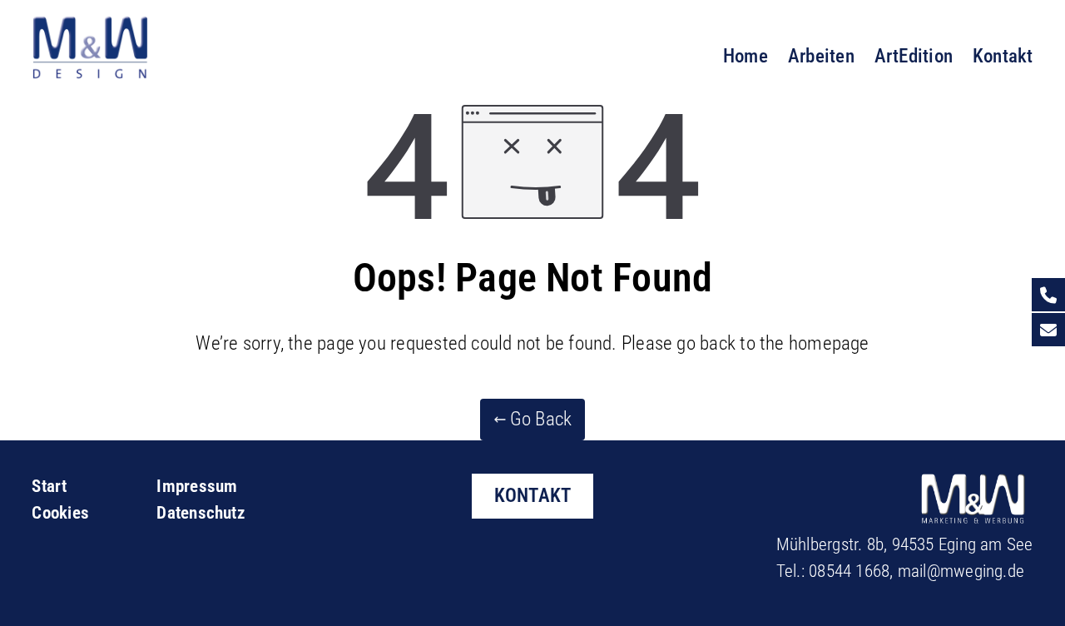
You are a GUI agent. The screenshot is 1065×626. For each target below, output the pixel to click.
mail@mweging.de (961, 571)
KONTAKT (533, 495)
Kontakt (1003, 56)
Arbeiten (821, 56)
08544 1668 (849, 571)
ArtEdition (913, 56)
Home (745, 56)
